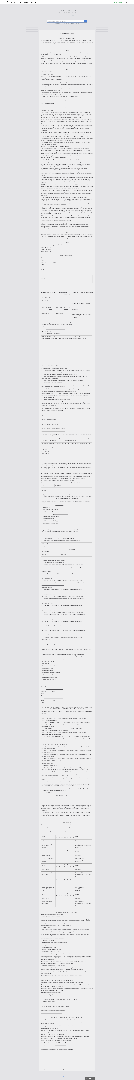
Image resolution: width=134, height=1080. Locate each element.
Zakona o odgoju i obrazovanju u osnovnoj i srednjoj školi (69, 40)
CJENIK (26, 2)
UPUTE (13, 2)
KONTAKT (33, 2)
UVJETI (19, 2)
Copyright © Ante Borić (67, 1076)
